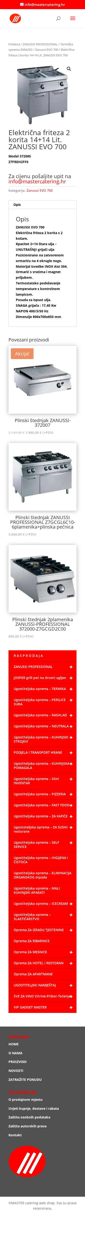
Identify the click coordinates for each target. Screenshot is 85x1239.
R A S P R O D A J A (28, 655)
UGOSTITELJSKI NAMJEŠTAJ (35, 985)
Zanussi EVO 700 (46, 49)
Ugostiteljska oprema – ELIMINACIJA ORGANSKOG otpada (42, 875)
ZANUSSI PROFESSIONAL (40, 44)
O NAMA (15, 1053)
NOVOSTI (15, 1070)
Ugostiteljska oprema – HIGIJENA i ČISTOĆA (41, 859)
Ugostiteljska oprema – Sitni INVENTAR (36, 780)
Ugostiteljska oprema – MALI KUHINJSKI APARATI (37, 890)
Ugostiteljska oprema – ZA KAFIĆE (41, 816)
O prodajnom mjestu (25, 1099)
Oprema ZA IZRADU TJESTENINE (39, 930)
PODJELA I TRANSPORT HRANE (38, 752)
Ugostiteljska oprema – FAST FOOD (41, 805)
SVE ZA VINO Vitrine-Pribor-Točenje (42, 996)
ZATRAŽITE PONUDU (25, 1079)
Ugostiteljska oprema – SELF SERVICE (36, 844)
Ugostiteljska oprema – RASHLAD (40, 715)
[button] (69, 69)
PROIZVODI (17, 1061)
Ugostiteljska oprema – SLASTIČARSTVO (32, 916)
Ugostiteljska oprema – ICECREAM (41, 903)
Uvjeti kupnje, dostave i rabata (33, 1108)
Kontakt (15, 1135)
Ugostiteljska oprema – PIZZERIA (40, 794)
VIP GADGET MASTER (30, 1007)
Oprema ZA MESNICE (30, 952)
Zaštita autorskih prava (27, 1126)
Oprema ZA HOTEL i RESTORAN (39, 963)
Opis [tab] (17, 204)
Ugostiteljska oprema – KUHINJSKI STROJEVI (41, 739)
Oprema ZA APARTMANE (33, 974)
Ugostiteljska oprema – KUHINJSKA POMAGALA (41, 765)
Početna (14, 44)
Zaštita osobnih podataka (29, 1117)
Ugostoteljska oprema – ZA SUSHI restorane (41, 829)
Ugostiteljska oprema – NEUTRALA (41, 726)
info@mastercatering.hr (37, 181)
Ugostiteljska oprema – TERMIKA (40, 688)
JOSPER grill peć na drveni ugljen (40, 677)
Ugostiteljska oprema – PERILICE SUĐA (40, 702)
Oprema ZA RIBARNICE (32, 941)
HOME (13, 1044)
